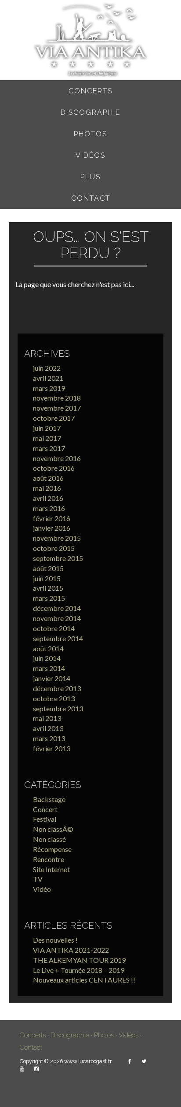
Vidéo (42, 889)
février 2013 (51, 748)
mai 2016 (47, 488)
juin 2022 (47, 368)
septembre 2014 (58, 638)
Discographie (90, 112)
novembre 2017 (57, 408)
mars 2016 (49, 508)
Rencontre (48, 859)
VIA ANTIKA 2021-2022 (71, 950)
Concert (45, 809)
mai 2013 (47, 718)
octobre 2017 (54, 418)
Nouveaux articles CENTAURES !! (84, 980)
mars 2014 (49, 668)
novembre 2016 (57, 458)
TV (38, 879)
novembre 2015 (57, 538)
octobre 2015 (54, 548)
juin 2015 (47, 578)
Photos (90, 134)
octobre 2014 (54, 628)
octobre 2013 (54, 698)
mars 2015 (49, 598)
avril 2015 (48, 588)
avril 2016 (48, 498)
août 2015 (48, 568)
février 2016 (51, 518)
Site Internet (51, 869)
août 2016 (48, 478)
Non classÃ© (53, 829)
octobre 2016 (54, 468)
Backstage (49, 799)
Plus (90, 177)
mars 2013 (49, 738)
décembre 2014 (57, 608)
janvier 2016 (51, 528)
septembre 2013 (58, 708)
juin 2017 (47, 428)
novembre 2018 (57, 398)
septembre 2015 (58, 558)
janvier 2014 (51, 678)
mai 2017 (47, 438)
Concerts (90, 91)
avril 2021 (48, 378)
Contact (90, 198)
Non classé (49, 839)
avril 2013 (48, 728)
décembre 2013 (57, 688)
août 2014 (48, 648)
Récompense (52, 849)
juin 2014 (47, 658)
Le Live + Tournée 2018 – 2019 (78, 970)
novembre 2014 (57, 618)
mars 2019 (49, 388)
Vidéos (90, 155)
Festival (44, 819)
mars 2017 (49, 448)
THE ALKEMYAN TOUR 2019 (79, 960)
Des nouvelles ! (55, 940)
